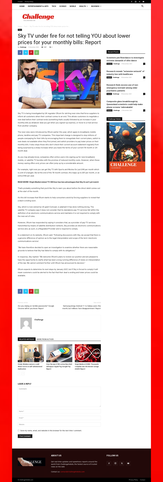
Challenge (23, 47)
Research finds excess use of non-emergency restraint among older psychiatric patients (123, 88)
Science (62, 6)
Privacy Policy (29, 2)
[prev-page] (19, 373)
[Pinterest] (31, 52)
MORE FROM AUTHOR (45, 339)
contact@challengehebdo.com (72, 472)
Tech (54, 6)
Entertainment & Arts (38, 6)
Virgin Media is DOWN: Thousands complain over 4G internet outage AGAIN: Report (87, 366)
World (73, 6)
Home (22, 6)
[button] (142, 6)
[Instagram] (135, 1)
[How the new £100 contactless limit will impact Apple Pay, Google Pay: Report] (59, 353)
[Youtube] (143, 1)
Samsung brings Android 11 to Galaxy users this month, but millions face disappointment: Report (81, 307)
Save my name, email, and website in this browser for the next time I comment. (51, 430)
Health (82, 6)
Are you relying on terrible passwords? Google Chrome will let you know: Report (36, 307)
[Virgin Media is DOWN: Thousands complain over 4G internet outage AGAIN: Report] (88, 353)
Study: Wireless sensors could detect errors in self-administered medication (30, 366)
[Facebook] (131, 1)
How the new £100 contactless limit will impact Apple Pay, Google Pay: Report (59, 366)
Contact (20, 2)
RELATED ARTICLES (26, 339)
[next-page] (23, 373)
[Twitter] (139, 1)
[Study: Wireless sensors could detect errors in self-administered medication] (31, 353)
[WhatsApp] (36, 52)
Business (95, 6)
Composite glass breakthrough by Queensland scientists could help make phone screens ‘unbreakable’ (125, 104)
